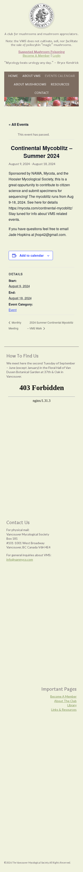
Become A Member (36, 55)
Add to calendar (31, 255)
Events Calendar (60, 75)
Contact (42, 92)
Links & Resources (64, 709)
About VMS (31, 75)
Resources (60, 84)
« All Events (19, 124)
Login (56, 55)
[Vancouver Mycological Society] (41, 15)
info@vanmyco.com (19, 559)
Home (13, 75)
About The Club (65, 701)
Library (72, 705)
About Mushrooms (30, 84)
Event (13, 310)
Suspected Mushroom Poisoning (41, 52)
